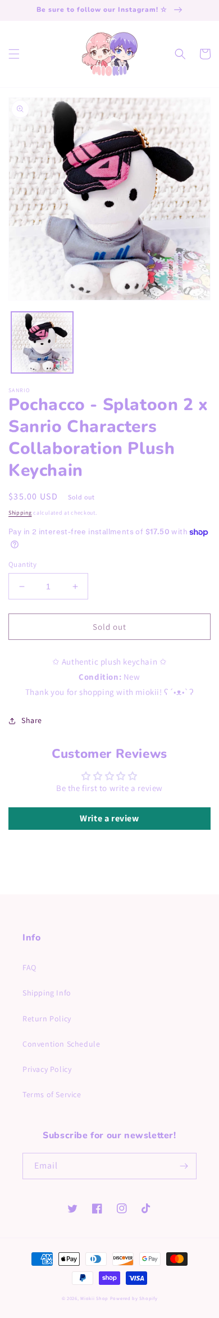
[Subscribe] (183, 1166)
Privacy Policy (46, 1069)
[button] (14, 54)
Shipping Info (46, 993)
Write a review (109, 818)
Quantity (22, 564)
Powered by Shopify (134, 1298)
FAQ (29, 967)
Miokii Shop (94, 1298)
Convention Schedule (61, 1044)
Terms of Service (51, 1094)
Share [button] (31, 720)
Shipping (20, 512)
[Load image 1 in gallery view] (42, 343)
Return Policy (46, 1019)
